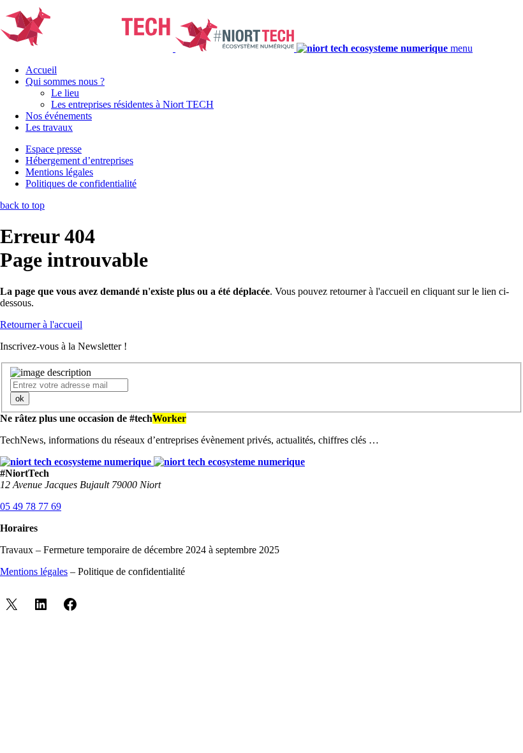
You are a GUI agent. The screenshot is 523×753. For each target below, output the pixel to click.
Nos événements (59, 115)
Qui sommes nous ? (65, 81)
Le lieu (65, 92)
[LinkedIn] (40, 604)
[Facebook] (70, 604)
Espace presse (54, 149)
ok (19, 398)
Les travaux (49, 127)
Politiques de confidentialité (81, 183)
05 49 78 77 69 (30, 506)
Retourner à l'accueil (41, 324)
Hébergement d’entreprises (79, 160)
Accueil (41, 69)
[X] (11, 604)
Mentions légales (59, 172)
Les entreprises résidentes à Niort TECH (132, 104)
